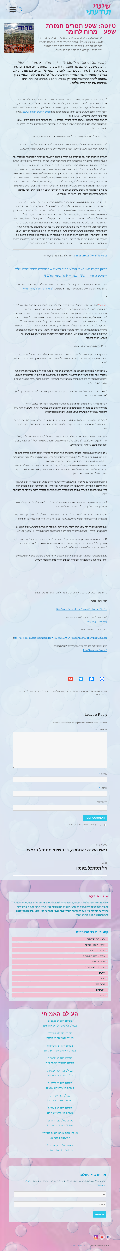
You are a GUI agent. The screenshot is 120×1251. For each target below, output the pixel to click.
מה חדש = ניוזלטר (92, 1175)
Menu (12, 9)
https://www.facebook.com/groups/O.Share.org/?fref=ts (81, 609)
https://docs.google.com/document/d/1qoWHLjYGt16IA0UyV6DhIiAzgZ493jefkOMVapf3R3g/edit (60, 638)
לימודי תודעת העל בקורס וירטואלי (38, 288)
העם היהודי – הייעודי (95, 967)
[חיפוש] (20, 9)
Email (103, 788)
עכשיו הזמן (100, 984)
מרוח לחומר (28, 691)
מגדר (103, 978)
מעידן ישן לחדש (97, 961)
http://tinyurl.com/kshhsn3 (95, 650)
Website (102, 802)
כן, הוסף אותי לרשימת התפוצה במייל (85, 825)
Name (103, 774)
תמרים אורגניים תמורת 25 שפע (36, 111)
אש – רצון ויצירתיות (96, 939)
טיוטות (69, 691)
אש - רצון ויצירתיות (80, 691)
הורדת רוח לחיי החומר (43, 691)
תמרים (97, 694)
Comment (101, 730)
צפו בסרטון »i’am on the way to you (90, 255)
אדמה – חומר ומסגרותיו (94, 956)
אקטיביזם (100, 990)
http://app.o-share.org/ (97, 621)
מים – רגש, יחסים (97, 950)
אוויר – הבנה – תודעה (95, 944)
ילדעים (102, 973)
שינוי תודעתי (98, 9)
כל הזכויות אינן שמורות (79, 1245)
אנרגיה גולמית (59, 691)
